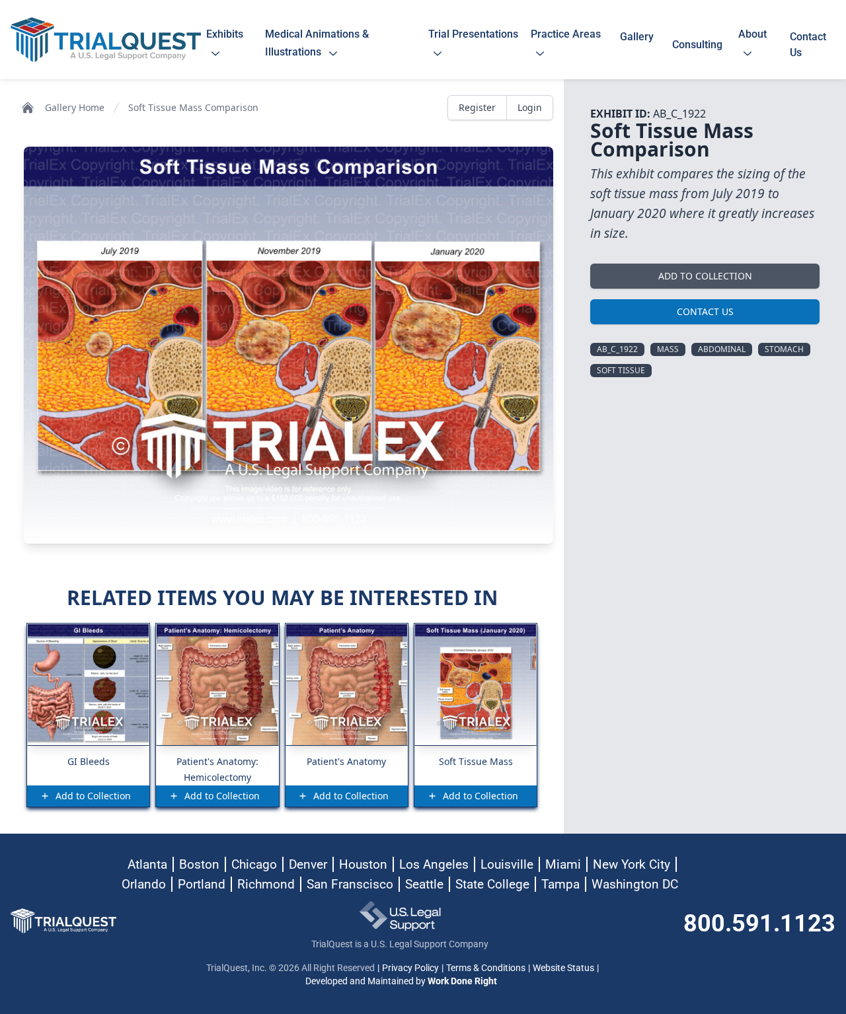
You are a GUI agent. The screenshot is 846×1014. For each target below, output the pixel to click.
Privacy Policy (410, 967)
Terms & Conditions (485, 967)
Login (530, 107)
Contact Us (705, 311)
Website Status (563, 967)
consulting (697, 44)
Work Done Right (462, 981)
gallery (637, 44)
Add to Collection (705, 276)
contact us (808, 44)
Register (477, 107)
